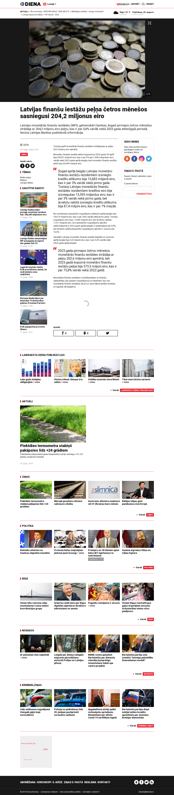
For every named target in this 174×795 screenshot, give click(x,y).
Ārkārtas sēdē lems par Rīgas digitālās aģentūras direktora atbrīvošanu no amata (70, 606)
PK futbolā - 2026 (52, 15)
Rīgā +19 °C (125, 12)
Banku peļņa (25, 177)
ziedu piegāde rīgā (28, 743)
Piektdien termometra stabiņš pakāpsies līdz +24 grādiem (46, 447)
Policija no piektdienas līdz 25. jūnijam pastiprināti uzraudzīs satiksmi (68, 712)
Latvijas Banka (26, 183)
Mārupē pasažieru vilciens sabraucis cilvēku (68, 502)
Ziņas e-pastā (73, 782)
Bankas (23, 180)
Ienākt (150, 4)
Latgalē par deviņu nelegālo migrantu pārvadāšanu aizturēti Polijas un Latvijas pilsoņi (69, 658)
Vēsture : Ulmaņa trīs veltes (68, 381)
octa (45, 749)
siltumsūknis (42, 761)
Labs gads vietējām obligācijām (30, 381)
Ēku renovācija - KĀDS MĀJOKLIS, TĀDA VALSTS (50, 11)
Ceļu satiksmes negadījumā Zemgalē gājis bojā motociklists (35, 712)
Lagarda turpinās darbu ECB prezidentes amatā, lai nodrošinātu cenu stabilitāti (33, 271)
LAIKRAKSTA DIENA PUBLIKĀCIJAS (43, 355)
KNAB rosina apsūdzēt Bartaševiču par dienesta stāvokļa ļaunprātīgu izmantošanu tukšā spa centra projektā (101, 660)
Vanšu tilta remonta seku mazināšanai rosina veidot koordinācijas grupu (34, 606)
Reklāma (90, 782)
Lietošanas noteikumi (49, 792)
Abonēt (135, 4)
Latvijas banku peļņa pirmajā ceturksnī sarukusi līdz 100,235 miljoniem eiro (33, 212)
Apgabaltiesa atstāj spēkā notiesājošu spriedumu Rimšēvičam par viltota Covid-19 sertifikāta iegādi (102, 713)
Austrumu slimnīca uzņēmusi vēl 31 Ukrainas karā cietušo (104, 502)
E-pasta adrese (131, 183)
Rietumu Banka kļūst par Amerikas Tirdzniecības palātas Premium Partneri (32, 300)
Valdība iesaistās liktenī (103, 380)
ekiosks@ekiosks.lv (146, 792)
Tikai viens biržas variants (136, 380)
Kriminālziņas (32, 685)
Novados (28, 630)
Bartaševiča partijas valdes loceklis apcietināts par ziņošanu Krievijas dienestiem (135, 713)
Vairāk (116, 390)
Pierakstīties (144, 194)
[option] (87, 61)
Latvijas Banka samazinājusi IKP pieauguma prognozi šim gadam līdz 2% (33, 241)
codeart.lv (95, 792)
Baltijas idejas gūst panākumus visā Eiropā (134, 502)
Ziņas (24, 154)
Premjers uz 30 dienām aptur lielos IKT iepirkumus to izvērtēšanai (103, 553)
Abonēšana (28, 782)
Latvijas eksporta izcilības (32, 15)
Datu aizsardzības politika (70, 792)
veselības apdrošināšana (33, 753)
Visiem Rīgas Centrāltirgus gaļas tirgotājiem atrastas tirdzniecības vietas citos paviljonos (136, 607)
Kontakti (104, 782)
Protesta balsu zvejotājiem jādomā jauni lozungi (69, 551)
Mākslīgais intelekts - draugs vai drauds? (88, 11)
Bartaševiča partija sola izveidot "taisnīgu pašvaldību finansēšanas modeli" (137, 657)
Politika (28, 525)
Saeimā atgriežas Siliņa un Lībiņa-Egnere (136, 551)
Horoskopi (44, 782)
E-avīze (58, 782)
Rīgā (25, 578)
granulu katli (28, 759)
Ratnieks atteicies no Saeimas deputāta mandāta (35, 551)
